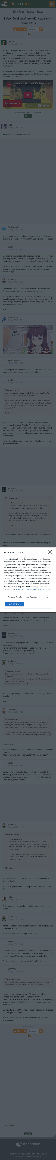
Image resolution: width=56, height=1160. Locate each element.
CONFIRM (14, 604)
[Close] (50, 552)
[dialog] (28, 580)
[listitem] (28, 597)
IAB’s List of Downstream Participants (31, 589)
